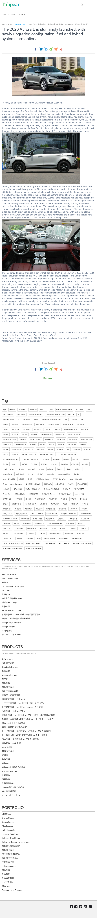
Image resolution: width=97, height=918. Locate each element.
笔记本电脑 (76, 449)
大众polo (46, 459)
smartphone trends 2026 (68, 514)
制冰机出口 (63, 529)
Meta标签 (71, 484)
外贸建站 (6, 449)
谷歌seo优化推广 (35, 439)
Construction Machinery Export (13, 543)
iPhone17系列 (82, 484)
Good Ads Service (10, 667)
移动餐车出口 (37, 519)
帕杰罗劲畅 (75, 464)
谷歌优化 (6, 434)
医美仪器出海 (50, 509)
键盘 (68, 449)
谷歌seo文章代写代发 (10, 439)
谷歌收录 (19, 538)
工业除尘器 (31, 533)
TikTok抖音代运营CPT (12, 795)
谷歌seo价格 (61, 439)
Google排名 (30, 538)
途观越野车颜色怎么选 (29, 454)
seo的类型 (6, 489)
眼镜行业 (57, 429)
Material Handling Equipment (82, 543)
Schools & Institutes (11, 838)
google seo (37, 429)
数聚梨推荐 (84, 429)
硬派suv (59, 469)
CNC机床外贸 (25, 519)
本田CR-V (78, 469)
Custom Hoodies (49, 538)
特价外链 (34, 434)
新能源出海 (28, 509)
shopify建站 (7, 630)
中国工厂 (43, 410)
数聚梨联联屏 (72, 444)
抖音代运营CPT (79, 489)
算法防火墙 (62, 509)
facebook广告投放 (53, 424)
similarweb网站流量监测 (51, 489)
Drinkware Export (49, 543)
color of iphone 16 (76, 479)
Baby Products (8, 830)
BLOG (12, 14)
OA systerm (7, 659)
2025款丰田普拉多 (65, 494)
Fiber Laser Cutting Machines (12, 548)
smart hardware (8, 415)
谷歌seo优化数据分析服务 (13, 767)
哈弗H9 (41, 469)
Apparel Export (63, 538)
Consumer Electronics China (55, 415)
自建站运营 (15, 429)
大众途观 (6, 464)
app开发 (12, 410)
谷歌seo (5, 429)
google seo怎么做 (86, 439)
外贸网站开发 (29, 449)
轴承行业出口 (27, 524)
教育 (51, 410)
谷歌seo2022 (48, 439)
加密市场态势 (55, 504)
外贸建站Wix (48, 484)
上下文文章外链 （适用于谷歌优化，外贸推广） (23, 703)
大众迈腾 (24, 464)
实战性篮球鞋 (19, 474)
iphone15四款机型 (64, 474)
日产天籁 (34, 464)
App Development (10, 574)
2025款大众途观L (19, 494)
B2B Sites (6, 814)
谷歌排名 (23, 439)
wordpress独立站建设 (11, 622)
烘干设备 (81, 524)
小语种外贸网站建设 (70, 429)
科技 (82, 419)
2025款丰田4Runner (48, 494)
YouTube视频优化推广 (33, 489)
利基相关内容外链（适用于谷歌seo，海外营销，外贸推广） (28, 719)
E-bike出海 (6, 524)
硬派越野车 (64, 464)
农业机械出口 (19, 529)
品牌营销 (74, 419)
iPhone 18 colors (85, 514)
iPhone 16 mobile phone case (12, 484)
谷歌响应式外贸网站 (11, 846)
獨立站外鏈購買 (9, 791)
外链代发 (6, 594)
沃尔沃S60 (43, 464)
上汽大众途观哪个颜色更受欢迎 (66, 454)
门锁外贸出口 (8, 862)
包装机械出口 (44, 529)
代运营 (5, 755)
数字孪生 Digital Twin (59, 479)
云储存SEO (73, 509)
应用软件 (6, 779)
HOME (4, 14)
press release (21, 415)
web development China (64, 410)
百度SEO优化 (8, 751)
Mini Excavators (77, 538)
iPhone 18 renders (37, 514)
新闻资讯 (6, 424)
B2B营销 (73, 499)
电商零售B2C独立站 (11, 854)
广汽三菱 (54, 464)
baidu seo (48, 429)
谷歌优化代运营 (27, 424)
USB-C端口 (50, 474)
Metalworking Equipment (34, 548)
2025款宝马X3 (33, 494)
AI (18, 419)
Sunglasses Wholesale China (51, 419)
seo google (79, 410)
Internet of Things (8, 419)
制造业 (36, 419)
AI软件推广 (74, 504)
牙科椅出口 (6, 533)
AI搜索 (54, 529)
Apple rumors (70, 524)
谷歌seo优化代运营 (74, 434)
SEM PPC (6, 590)
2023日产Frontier (8, 469)
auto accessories (46, 434)
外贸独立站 (33, 410)
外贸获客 (18, 509)
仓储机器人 (61, 519)
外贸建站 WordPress (42, 479)
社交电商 (15, 434)
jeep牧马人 (31, 469)
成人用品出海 (85, 519)
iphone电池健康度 (55, 533)
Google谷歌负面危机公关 (13, 787)
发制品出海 (39, 509)
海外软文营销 (8, 663)
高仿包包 (64, 499)
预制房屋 (16, 524)
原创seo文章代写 (20, 444)
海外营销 (15, 424)
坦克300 (50, 469)
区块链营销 (43, 504)
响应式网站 (40, 449)
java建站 (83, 444)
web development (9, 675)
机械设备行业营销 (30, 504)
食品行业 (87, 449)
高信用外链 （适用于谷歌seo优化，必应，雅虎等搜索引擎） (29, 715)
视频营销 (6, 671)
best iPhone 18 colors (10, 519)
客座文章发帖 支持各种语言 (14, 727)
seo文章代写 (7, 882)
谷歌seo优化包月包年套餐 (13, 723)
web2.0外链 (7, 747)
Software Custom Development (15, 842)
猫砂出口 (74, 529)
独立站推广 (22, 410)
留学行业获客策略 (21, 514)
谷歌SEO (6, 582)
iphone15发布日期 (9, 479)
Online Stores (8, 818)
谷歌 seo (42, 444)
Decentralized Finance (12, 890)
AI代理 (65, 504)
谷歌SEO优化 (8, 687)
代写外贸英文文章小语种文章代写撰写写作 (21, 614)
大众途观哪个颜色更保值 (10, 459)
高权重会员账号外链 (11, 695)
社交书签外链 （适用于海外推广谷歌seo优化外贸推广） (27, 731)
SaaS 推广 (84, 509)
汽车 (66, 419)
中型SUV (68, 469)
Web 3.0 (71, 415)
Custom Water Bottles (33, 543)
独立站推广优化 (68, 424)
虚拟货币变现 (16, 504)
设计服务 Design (9, 602)
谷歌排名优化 (7, 509)
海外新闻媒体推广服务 (12, 598)
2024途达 (85, 464)
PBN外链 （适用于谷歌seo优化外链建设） (21, 739)
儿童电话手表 (59, 484)
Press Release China (11, 610)
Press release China (35, 415)
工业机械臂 (41, 533)
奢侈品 (30, 479)
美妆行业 (52, 444)
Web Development (10, 578)
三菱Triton (21, 469)
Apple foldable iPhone (55, 524)
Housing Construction (11, 834)
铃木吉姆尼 (56, 459)
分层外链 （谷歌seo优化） (14, 711)
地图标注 (6, 775)
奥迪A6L (15, 464)
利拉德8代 (40, 474)
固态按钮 (76, 474)
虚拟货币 (28, 499)
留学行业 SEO (7, 514)
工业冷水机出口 (19, 533)
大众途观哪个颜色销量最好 (30, 459)
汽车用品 (21, 479)
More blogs (47, 378)
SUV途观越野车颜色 (46, 454)
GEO (38, 538)
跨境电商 (50, 449)
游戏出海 (6, 504)
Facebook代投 (79, 494)
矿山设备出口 (7, 529)
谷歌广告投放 (39, 424)
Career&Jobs (8, 822)
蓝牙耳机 (60, 449)
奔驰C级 (66, 459)
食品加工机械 (31, 529)
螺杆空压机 (80, 533)
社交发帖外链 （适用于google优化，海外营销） (23, 707)
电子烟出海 (83, 499)
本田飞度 (75, 459)
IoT (78, 415)
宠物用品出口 (39, 524)
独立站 (5, 679)
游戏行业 (6, 454)
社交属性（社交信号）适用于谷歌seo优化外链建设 (24, 735)
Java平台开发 (7, 444)
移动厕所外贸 (50, 519)
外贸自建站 (26, 429)
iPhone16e (6, 494)
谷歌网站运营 (73, 439)
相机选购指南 (17, 489)
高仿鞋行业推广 (40, 499)
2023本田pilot (7, 474)
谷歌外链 (33, 444)
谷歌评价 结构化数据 (11, 743)
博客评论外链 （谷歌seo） (14, 699)
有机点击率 (66, 489)
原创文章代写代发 (10, 691)
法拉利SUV (85, 459)
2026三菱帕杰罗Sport (33, 484)
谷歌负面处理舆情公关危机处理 (16, 618)
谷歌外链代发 (59, 434)
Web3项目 (18, 499)
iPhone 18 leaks (51, 514)
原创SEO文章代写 (10, 858)
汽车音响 (15, 454)
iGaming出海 (73, 519)
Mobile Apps (7, 826)
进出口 (89, 410)
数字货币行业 (7, 499)
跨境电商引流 (53, 499)
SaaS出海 (85, 504)
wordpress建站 (8, 626)
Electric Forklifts (64, 543)
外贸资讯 (24, 434)
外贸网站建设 (16, 449)
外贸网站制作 (8, 783)
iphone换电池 (69, 533)
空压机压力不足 (8, 538)
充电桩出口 (83, 529)
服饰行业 (61, 444)
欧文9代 (30, 474)
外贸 (4, 410)
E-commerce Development (14, 586)
